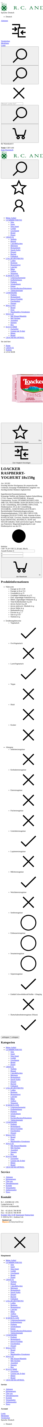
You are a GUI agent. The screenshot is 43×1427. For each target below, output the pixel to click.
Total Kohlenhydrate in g (20, 602)
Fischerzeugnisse (17, 811)
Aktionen (4, 21)
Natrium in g (15, 617)
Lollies (13, 261)
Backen (13, 254)
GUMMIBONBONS (14, 220)
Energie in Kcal (16, 591)
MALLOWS (11, 305)
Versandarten (11, 1188)
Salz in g (14, 615)
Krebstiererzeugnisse (18, 770)
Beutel (13, 233)
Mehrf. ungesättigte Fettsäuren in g (24, 600)
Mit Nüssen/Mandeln (18, 316)
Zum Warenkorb (7, 150)
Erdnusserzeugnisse (18, 933)
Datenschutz (29, 1215)
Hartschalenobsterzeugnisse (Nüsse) (24, 1015)
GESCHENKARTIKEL (15, 338)
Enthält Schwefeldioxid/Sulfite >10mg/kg (26, 994)
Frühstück (14, 256)
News (8, 1192)
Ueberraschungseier (18, 278)
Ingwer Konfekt (17, 299)
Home (8, 346)
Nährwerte (10, 587)
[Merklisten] (19, 196)
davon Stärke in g (17, 608)
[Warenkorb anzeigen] (20, 133)
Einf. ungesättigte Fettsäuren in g (23, 598)
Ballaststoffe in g (17, 610)
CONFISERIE (11, 293)
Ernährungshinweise (13, 621)
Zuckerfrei (14, 329)
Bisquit (13, 241)
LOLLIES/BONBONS (15, 258)
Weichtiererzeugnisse (18, 892)
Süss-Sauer (15, 226)
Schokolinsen (16, 284)
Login (3, 45)
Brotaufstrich (15, 248)
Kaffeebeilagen (16, 280)
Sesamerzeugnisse (17, 953)
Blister (13, 333)
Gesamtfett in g (16, 593)
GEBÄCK (10, 237)
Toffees (13, 271)
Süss (12, 222)
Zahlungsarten (11, 1190)
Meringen (14, 246)
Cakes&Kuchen (17, 244)
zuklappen (14, 1037)
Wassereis (14, 273)
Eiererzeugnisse (16, 790)
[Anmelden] (19, 214)
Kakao (13, 286)
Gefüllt (13, 229)
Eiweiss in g (15, 612)
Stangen (14, 323)
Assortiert (14, 320)
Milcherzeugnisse (17, 872)
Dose (12, 310)
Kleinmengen (11, 1179)
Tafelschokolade (17, 291)
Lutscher (14, 267)
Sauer (13, 224)
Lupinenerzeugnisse (18, 851)
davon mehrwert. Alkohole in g (22, 606)
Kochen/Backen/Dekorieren (21, 288)
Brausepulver (16, 265)
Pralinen (14, 282)
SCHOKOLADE (12, 276)
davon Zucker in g (17, 604)
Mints (13, 269)
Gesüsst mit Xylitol (18, 331)
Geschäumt (15, 231)
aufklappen (5, 1037)
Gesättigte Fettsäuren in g (20, 595)
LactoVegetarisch (17, 664)
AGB (13, 1215)
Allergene (9, 747)
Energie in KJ (16, 589)
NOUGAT (10, 314)
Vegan (13, 684)
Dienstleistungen (12, 1183)
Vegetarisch (15, 623)
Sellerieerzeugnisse (18, 749)
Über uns (9, 1181)
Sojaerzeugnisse (17, 974)
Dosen (13, 235)
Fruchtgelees (15, 301)
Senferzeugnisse (17, 913)
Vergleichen (5, 1418)
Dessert (13, 252)
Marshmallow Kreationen (20, 312)
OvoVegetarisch (17, 643)
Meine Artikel (11, 218)
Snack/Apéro (15, 250)
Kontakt (9, 1186)
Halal (13, 705)
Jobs (9, 1215)
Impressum (20, 1215)
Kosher (13, 725)
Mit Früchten (15, 318)
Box (12, 325)
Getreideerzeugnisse (18, 831)
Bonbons (14, 263)
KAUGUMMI (11, 327)
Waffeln (13, 239)
